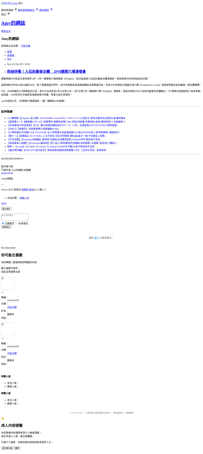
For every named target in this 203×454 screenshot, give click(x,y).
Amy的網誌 (13, 23)
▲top (4, 203)
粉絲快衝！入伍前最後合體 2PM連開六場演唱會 (46, 71)
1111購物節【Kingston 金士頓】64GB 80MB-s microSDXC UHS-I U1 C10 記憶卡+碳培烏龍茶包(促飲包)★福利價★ (66, 118)
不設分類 (25, 46)
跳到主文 (6, 31)
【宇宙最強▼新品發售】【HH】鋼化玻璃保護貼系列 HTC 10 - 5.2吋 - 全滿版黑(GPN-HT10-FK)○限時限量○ (62, 125)
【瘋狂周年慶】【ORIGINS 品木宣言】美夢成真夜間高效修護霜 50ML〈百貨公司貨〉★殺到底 (56, 150)
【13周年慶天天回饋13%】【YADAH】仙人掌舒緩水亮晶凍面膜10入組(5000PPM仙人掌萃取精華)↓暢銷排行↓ (63, 132)
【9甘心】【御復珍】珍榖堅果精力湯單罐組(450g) (33, 129)
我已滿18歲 (7, 448)
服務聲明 (130, 413)
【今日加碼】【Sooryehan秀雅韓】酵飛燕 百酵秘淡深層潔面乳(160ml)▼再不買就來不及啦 (53, 139)
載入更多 (6, 209)
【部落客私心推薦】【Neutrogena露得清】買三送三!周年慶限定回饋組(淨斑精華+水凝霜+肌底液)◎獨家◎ (62, 143)
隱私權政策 (118, 413)
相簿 (9, 52)
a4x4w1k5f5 (7, 173)
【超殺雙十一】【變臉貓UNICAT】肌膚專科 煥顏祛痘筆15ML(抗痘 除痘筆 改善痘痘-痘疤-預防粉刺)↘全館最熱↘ (66, 121)
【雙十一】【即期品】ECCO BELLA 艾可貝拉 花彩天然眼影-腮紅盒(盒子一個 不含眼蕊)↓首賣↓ (56, 136)
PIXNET (79, 413)
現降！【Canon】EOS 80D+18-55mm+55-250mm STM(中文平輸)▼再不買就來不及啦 (51, 146)
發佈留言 (6, 227)
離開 (17, 448)
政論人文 (24, 198)
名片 (9, 59)
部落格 (10, 55)
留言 (31, 189)
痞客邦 (25, 189)
